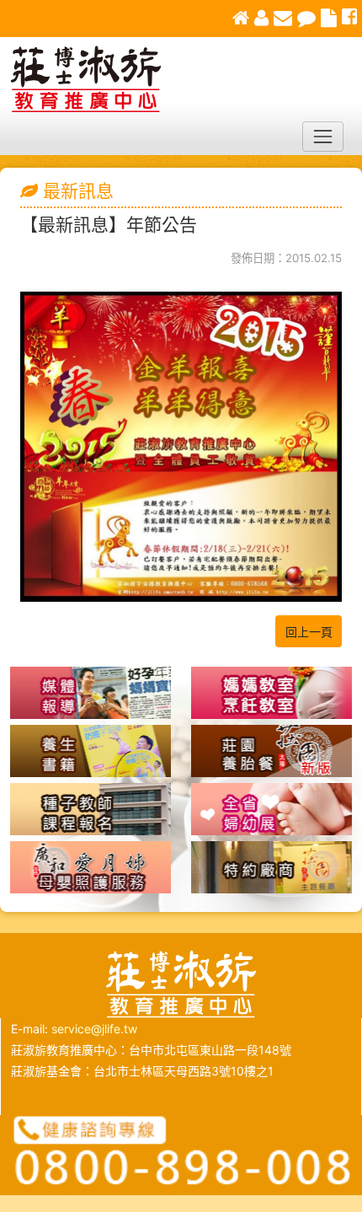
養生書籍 (90, 751)
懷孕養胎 (271, 693)
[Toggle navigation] (322, 136)
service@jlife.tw (94, 1029)
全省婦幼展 (271, 809)
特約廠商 (271, 867)
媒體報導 (90, 693)
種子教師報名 (90, 809)
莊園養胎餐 (271, 751)
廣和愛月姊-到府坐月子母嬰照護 (90, 867)
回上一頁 (309, 632)
